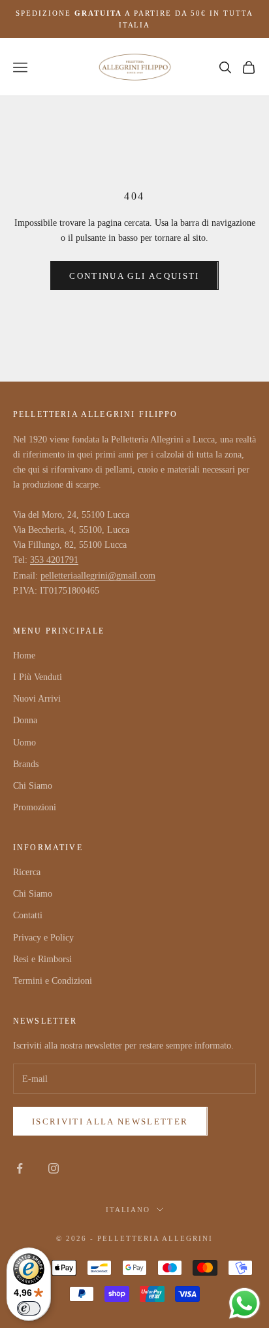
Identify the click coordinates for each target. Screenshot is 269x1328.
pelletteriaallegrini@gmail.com (97, 576)
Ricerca (26, 872)
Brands (26, 764)
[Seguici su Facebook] (19, 1168)
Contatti (27, 915)
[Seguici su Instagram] (53, 1168)
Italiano (128, 1209)
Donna (25, 720)
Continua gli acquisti (134, 276)
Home (24, 655)
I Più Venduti (37, 677)
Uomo (24, 742)
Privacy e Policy (43, 937)
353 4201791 (54, 560)
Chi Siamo (32, 786)
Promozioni (34, 807)
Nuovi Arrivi (37, 699)
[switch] (28, 1308)
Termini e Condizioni (52, 981)
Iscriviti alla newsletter (110, 1121)
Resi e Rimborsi (42, 959)
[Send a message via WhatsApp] (244, 1303)
